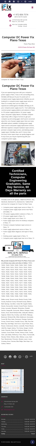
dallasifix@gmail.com (9, 409)
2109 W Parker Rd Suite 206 (26, 47)
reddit (30, 1)
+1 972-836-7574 (20, 14)
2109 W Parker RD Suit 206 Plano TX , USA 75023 (19, 20)
